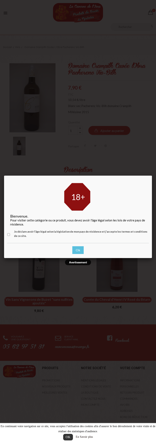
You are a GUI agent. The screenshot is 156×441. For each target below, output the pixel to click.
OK (68, 437)
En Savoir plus (84, 436)
